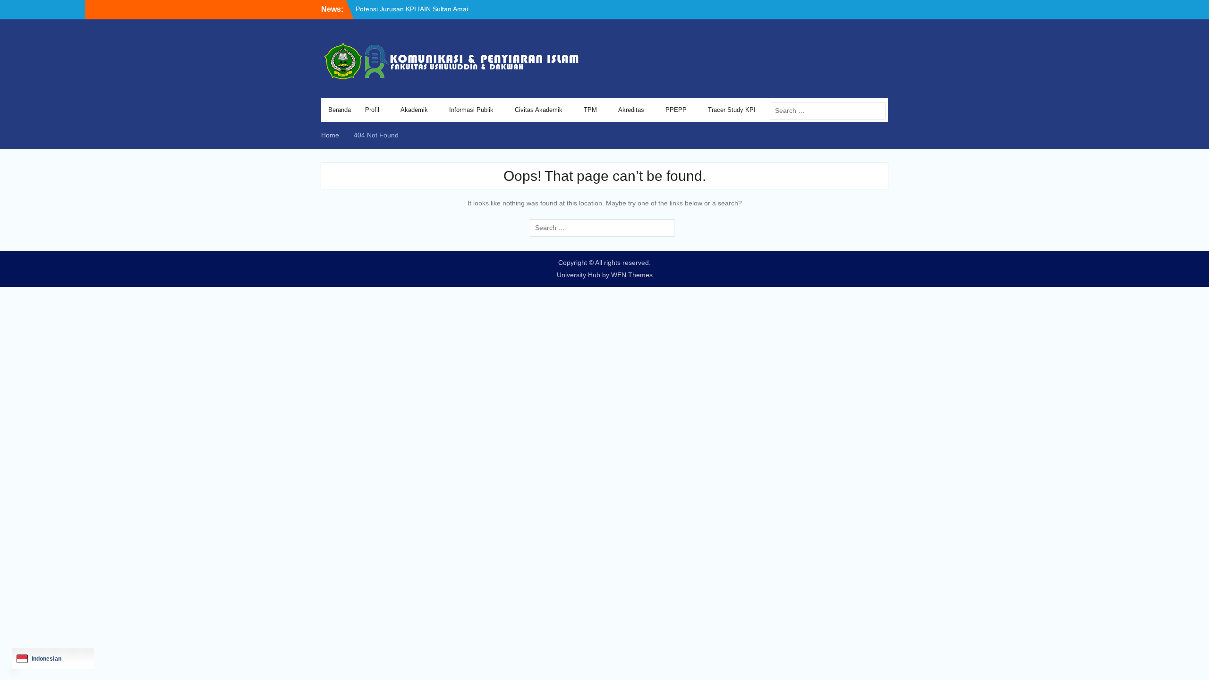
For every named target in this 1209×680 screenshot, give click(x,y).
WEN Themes (632, 275)
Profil (372, 109)
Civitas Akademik (538, 109)
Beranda (339, 109)
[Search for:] (830, 110)
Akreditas (631, 109)
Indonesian (46, 658)
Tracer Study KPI (732, 109)
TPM (590, 109)
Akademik (414, 109)
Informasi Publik (471, 109)
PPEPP (676, 109)
